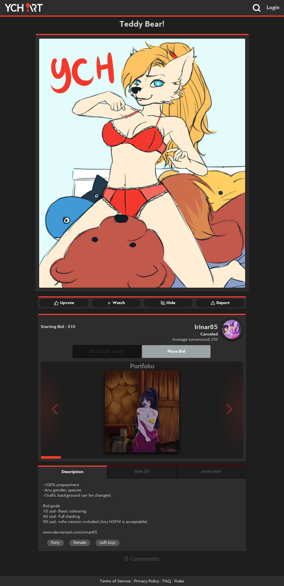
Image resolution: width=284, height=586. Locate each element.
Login (273, 8)
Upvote (67, 303)
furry (55, 542)
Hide (170, 303)
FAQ (167, 581)
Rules (179, 581)
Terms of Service (115, 581)
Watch (119, 303)
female (79, 542)
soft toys (107, 542)
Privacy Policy (146, 581)
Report (223, 303)
